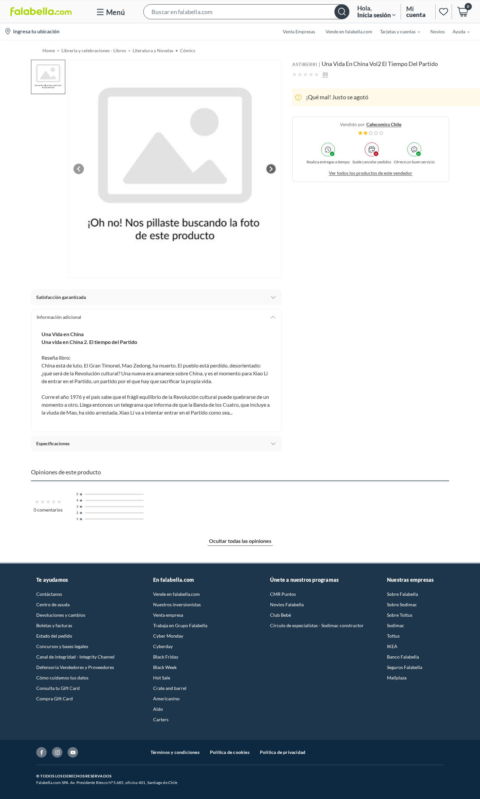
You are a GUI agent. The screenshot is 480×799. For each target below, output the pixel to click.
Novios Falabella (287, 604)
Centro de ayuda (53, 604)
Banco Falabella (403, 657)
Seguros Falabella (404, 667)
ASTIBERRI (304, 64)
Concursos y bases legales (62, 646)
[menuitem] (396, 31)
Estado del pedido (54, 636)
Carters (160, 719)
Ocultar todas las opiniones (240, 541)
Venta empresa (168, 615)
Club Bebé (280, 615)
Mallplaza (397, 677)
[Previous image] (78, 169)
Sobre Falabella (402, 594)
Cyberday (163, 646)
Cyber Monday (168, 636)
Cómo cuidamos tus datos (62, 677)
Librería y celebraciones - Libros (93, 50)
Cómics (187, 50)
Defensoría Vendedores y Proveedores (75, 667)
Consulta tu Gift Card (58, 688)
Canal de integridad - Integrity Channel (75, 657)
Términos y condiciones (175, 752)
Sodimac (395, 625)
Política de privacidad (282, 752)
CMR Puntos (283, 594)
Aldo (158, 709)
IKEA (392, 646)
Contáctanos (49, 594)
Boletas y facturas (54, 625)
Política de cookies (229, 752)
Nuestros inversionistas (177, 604)
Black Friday (165, 657)
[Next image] (271, 169)
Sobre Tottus (399, 615)
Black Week (165, 667)
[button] (246, 11)
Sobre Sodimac (402, 604)
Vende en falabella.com (176, 594)
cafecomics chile (383, 124)
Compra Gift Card (54, 698)
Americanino (166, 698)
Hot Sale (161, 677)
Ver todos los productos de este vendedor (370, 173)
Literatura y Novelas (153, 50)
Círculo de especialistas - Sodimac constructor (317, 625)
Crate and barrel (169, 688)
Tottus (393, 636)
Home (48, 50)
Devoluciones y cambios (60, 615)
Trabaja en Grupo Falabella (180, 625)
